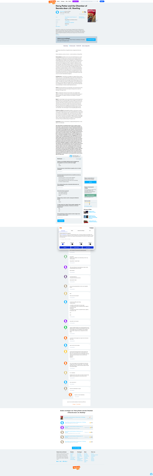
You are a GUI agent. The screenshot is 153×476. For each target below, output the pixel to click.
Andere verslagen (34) (85, 45)
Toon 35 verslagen (76, 447)
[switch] (72, 244)
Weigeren (65, 247)
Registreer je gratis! (90, 195)
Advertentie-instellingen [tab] (81, 230)
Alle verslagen (79, 453)
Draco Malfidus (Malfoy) (63, 192)
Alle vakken (85, 453)
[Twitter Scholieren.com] (60, 462)
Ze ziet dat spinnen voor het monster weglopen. (67, 177)
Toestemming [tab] (63, 230)
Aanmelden (78, 404)
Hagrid (60, 195)
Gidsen (69, 1)
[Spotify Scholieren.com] (65, 462)
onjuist (60, 165)
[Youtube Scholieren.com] (57, 462)
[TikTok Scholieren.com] (66, 462)
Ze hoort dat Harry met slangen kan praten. (66, 178)
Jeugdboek (72, 22)
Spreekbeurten (79, 459)
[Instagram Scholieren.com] (59, 462)
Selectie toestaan (76, 247)
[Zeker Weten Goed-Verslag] (89, 417)
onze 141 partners (64, 234)
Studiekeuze (86, 457)
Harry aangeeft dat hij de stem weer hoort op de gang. (68, 180)
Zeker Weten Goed (79, 460)
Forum (85, 459)
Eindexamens (75, 1)
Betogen (78, 457)
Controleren (61, 220)
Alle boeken (72, 453)
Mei (59, 208)
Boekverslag (62, 11)
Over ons (92, 453)
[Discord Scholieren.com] (64, 462)
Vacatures (92, 458)
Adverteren (92, 459)
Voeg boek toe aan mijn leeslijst (82, 17)
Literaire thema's (72, 457)
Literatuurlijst (72, 458)
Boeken (58, 1)
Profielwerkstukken (80, 458)
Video (67, 1)
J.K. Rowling (67, 21)
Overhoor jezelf (91, 39)
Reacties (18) (78, 45)
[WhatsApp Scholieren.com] (62, 462)
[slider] (89, 202)
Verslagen (62, 1)
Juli (59, 211)
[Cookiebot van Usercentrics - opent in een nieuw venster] (90, 228)
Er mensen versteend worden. (64, 181)
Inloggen (101, 1)
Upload (90, 182)
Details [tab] (72, 230)
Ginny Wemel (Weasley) (63, 193)
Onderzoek (92, 460)
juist (59, 164)
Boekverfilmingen (72, 459)
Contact (92, 457)
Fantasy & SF (67, 22)
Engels (66, 25)
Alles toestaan (88, 247)
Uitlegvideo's (86, 460)
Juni (59, 209)
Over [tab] (90, 230)
